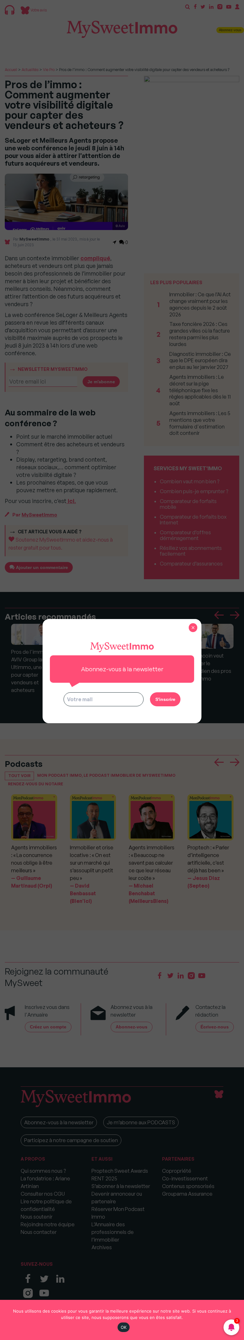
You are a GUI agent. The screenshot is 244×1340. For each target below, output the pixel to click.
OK (124, 1327)
